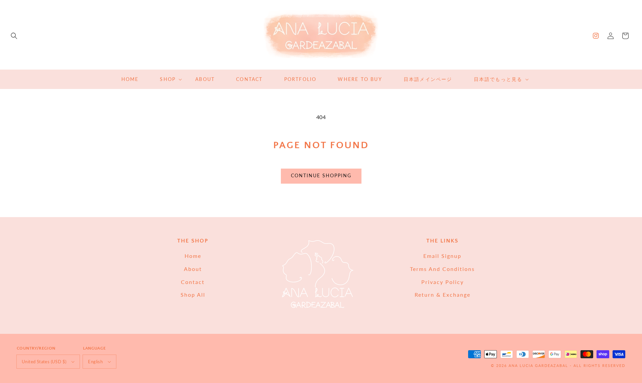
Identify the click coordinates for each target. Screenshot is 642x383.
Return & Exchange (442, 294)
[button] (14, 35)
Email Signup (442, 256)
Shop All (193, 294)
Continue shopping (321, 175)
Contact (193, 282)
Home (193, 256)
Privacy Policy (442, 282)
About (193, 269)
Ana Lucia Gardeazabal (539, 365)
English (95, 361)
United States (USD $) (44, 361)
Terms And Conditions (442, 269)
